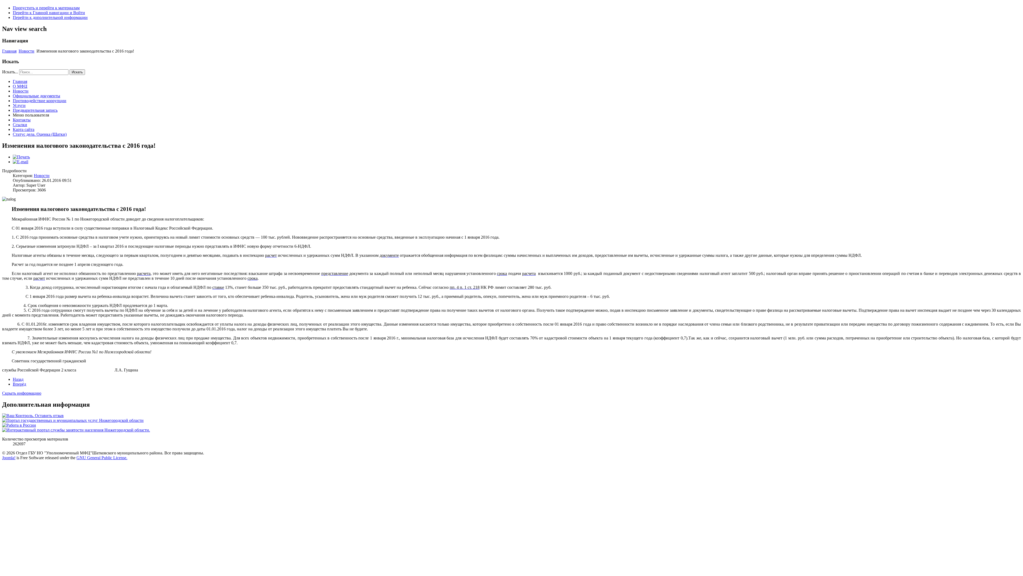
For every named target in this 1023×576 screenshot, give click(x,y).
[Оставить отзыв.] (33, 415)
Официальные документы (36, 96)
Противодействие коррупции (39, 100)
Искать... (10, 72)
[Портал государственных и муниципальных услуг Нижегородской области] (73, 420)
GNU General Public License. (101, 457)
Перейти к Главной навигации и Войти (49, 12)
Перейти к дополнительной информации (50, 17)
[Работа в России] (19, 425)
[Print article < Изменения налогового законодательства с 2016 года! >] (21, 157)
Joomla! (8, 457)
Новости (26, 51)
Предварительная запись (35, 110)
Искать (77, 72)
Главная (9, 51)
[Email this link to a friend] (20, 161)
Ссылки (20, 124)
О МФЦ (20, 86)
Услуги (19, 105)
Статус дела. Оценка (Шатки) (40, 134)
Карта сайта (23, 129)
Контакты (22, 120)
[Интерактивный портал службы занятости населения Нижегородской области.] (76, 430)
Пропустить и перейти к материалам (46, 8)
